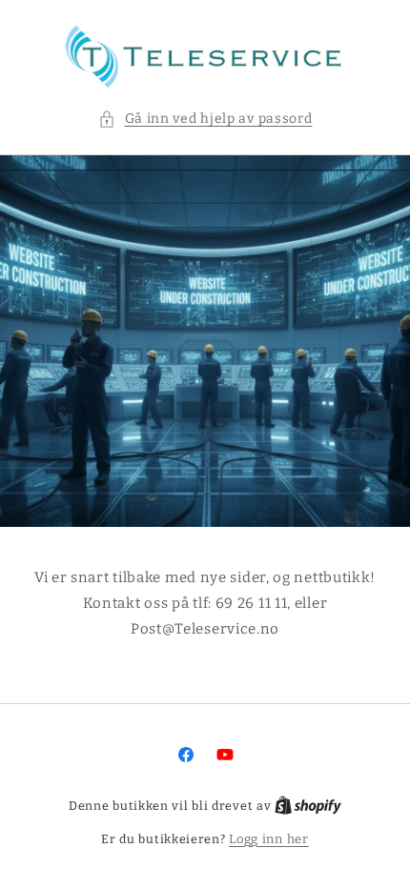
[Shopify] (308, 805)
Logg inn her (268, 839)
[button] (205, 119)
